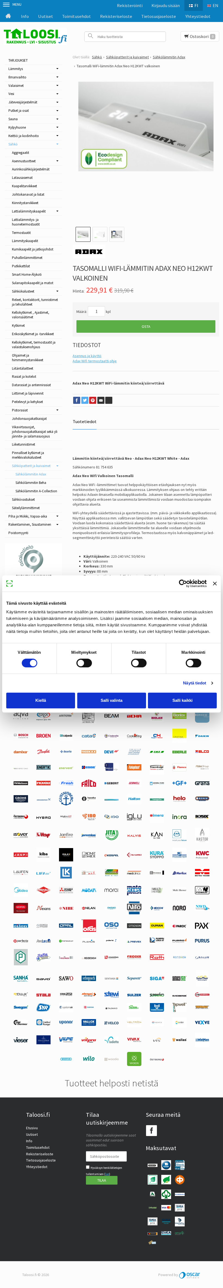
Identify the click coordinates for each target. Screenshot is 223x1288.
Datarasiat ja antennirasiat (31, 385)
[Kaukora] (21, 855)
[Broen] (43, 736)
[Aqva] (21, 717)
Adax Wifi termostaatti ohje (95, 361)
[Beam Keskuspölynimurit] (111, 716)
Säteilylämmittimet (26, 508)
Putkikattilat (21, 266)
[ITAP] (43, 836)
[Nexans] (43, 908)
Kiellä (40, 700)
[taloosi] (134, 1010)
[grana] (202, 783)
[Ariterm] (66, 717)
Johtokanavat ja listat (28, 194)
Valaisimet (16, 85)
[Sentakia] (111, 978)
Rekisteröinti (130, 5)
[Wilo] (89, 1061)
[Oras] (89, 930)
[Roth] (157, 958)
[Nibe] (66, 908)
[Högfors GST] (66, 817)
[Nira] (111, 908)
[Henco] (202, 799)
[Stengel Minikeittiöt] (89, 995)
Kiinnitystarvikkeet (25, 203)
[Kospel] (111, 855)
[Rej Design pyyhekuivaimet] (89, 957)
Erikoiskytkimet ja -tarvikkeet (33, 334)
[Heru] (21, 818)
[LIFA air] (43, 873)
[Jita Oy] (111, 839)
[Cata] (89, 736)
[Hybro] (43, 817)
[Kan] (157, 838)
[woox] (134, 1064)
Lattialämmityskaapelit (29, 211)
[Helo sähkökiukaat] (179, 801)
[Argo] (43, 718)
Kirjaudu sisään (165, 5)
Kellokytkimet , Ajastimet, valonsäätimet (30, 314)
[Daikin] (202, 736)
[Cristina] (179, 741)
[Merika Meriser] (157, 873)
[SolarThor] (202, 985)
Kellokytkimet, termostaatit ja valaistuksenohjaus (33, 344)
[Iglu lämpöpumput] (134, 818)
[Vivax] (134, 1040)
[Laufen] (21, 873)
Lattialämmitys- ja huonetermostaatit (26, 222)
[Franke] (43, 784)
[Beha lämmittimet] (134, 716)
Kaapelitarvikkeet (24, 186)
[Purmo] (179, 941)
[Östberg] (157, 1059)
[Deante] (66, 752)
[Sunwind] (157, 995)
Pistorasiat (20, 410)
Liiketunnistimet (23, 444)
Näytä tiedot (194, 683)
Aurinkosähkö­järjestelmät (30, 169)
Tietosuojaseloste (158, 16)
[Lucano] (89, 873)
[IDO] (111, 817)
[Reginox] (66, 957)
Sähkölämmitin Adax (31, 474)
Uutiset (45, 16)
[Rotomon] (179, 958)
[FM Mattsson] (21, 783)
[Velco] (111, 1023)
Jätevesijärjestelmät (22, 102)
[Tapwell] (179, 1010)
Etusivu (32, 1127)
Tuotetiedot (85, 421)
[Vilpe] (66, 1041)
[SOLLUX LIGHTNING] (21, 995)
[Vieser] (21, 1041)
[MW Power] (202, 892)
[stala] (43, 995)
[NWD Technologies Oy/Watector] (202, 909)
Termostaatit (21, 232)
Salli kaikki (182, 700)
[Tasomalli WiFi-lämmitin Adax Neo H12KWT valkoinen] (145, 149)
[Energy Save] (21, 767)
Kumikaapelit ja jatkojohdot (32, 249)
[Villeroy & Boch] (43, 1042)
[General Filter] (157, 783)
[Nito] (134, 913)
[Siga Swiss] (157, 978)
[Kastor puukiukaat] (202, 841)
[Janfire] (66, 836)
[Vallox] (89, 1024)
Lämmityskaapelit (25, 241)
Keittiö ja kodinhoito (23, 136)
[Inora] (179, 817)
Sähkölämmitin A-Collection (36, 491)
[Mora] (111, 890)
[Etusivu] (8, 16)
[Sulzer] (134, 995)
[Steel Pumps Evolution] (66, 995)
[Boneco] (202, 721)
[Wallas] (179, 1040)
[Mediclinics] (134, 873)
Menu (17, 4)
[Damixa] (21, 752)
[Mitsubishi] (66, 892)
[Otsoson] (134, 926)
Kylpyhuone (17, 127)
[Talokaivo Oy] (111, 1007)
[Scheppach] (89, 979)
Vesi (11, 93)
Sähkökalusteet (23, 291)
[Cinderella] (111, 736)
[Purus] (202, 941)
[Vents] (157, 1024)
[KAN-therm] (179, 839)
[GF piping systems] (179, 784)
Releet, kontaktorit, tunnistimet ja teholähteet (35, 302)
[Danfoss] (43, 753)
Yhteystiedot (197, 16)
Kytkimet (18, 325)
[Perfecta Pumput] (21, 941)
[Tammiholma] (157, 1010)
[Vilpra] (89, 1041)
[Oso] (111, 927)
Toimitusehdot (76, 16)
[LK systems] (66, 877)
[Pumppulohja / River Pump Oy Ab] (157, 942)
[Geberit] (111, 783)
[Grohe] (21, 801)
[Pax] (202, 927)
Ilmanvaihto (17, 77)
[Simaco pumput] (179, 979)
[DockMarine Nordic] (134, 753)
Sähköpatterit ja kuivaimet (31, 466)
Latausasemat (22, 177)
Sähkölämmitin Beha (31, 482)
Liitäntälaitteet (22, 368)
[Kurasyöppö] (157, 857)
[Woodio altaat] (111, 1059)
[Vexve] (202, 1023)
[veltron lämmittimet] (134, 1026)
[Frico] (89, 785)
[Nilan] (89, 908)
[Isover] (21, 836)
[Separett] (134, 978)
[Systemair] (66, 1010)
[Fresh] (66, 784)
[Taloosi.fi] (35, 36)
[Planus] (89, 942)
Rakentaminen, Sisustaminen (29, 524)
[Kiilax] (66, 860)
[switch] (84, 663)
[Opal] (66, 926)
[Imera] (157, 821)
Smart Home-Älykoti (27, 274)
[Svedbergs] (179, 995)
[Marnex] (111, 875)
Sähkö (13, 144)
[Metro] (202, 875)
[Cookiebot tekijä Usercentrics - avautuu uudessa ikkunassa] (183, 583)
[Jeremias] (89, 835)
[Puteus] (21, 964)
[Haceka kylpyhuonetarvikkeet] (89, 799)
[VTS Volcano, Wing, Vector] (157, 1040)
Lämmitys (15, 68)
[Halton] (134, 802)
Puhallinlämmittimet (27, 257)
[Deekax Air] (89, 752)
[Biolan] (157, 720)
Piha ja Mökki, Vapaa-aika (27, 516)
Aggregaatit (20, 152)
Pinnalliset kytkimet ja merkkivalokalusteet (28, 455)
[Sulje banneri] (215, 583)
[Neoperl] (21, 911)
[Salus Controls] (202, 957)
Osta (146, 326)
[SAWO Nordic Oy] (66, 979)
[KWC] (202, 858)
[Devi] (111, 752)
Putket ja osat (18, 110)
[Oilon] (21, 926)
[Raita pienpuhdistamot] (43, 959)
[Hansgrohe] (157, 799)
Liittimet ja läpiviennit (28, 393)
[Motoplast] (134, 894)
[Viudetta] (111, 1041)
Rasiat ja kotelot (24, 376)
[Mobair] (89, 890)
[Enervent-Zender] (66, 767)
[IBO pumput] (89, 819)
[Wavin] (66, 1060)
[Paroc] (179, 926)
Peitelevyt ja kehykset (27, 401)
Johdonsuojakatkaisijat (29, 418)
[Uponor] (66, 1023)
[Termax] (202, 1007)
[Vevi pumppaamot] (179, 1026)
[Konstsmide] (89, 857)
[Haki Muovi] (111, 799)
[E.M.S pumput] (157, 752)
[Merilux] (179, 873)
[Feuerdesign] (157, 773)
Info (25, 16)
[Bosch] (21, 736)
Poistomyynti (18, 533)
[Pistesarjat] (66, 941)
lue (107, 1174)
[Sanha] (21, 980)
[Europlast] (111, 770)
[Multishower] (179, 891)
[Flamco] (179, 770)
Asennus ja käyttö (87, 355)
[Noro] (179, 909)
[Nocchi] (157, 908)
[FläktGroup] (202, 768)
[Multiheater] (157, 892)
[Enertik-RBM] (43, 768)
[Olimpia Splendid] (43, 926)
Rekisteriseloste (116, 16)
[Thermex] (21, 1023)
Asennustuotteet (24, 161)
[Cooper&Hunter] (157, 737)
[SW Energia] (202, 995)
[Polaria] (111, 941)
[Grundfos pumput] (43, 799)
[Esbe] (89, 767)
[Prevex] (134, 941)
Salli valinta (111, 700)
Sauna (13, 119)
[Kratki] (134, 856)
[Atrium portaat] (89, 722)
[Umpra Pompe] (43, 1024)
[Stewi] (111, 996)
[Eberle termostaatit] (179, 752)
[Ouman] (157, 927)
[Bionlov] (179, 717)
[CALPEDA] (66, 739)
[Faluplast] (134, 769)
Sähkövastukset (23, 499)
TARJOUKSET (18, 60)
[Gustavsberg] (66, 804)
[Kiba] (43, 860)
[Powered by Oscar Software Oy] (190, 1274)
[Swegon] (21, 1007)
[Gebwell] (134, 785)
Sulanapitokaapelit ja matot (32, 283)
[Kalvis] (134, 835)
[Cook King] (134, 736)
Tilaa (101, 1180)
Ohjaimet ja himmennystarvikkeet (27, 357)
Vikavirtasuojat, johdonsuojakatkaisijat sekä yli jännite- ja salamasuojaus (34, 432)
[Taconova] (89, 1009)
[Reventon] (111, 957)
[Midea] (21, 895)
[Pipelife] (43, 941)
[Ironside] (202, 818)
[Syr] (43, 1010)
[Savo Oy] (43, 978)
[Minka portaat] (43, 892)
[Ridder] (134, 957)
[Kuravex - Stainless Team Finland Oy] (179, 860)
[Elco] (202, 752)
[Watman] (202, 1045)
